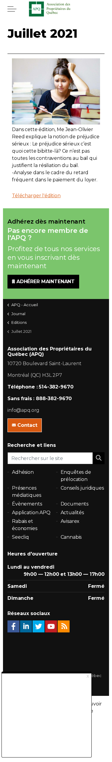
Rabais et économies (24, 524)
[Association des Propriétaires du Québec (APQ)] (56, 8)
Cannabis (71, 537)
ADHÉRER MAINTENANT (45, 281)
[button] (99, 458)
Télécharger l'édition (36, 195)
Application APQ (31, 512)
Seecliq (20, 537)
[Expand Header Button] (12, 9)
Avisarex (70, 521)
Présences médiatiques (26, 491)
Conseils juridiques (82, 488)
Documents (75, 504)
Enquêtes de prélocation (76, 475)
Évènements (27, 504)
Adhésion (23, 472)
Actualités (72, 512)
